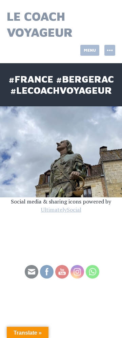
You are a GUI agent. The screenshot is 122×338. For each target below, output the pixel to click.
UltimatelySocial (61, 209)
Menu (90, 50)
